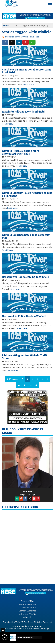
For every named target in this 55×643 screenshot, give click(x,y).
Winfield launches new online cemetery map (26, 236)
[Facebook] (25, 499)
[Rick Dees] (27, 462)
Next (20, 385)
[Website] (21, 499)
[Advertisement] (27, 16)
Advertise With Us (27, 614)
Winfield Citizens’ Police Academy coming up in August (27, 194)
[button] (50, 5)
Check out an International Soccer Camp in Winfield (27, 71)
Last (31, 385)
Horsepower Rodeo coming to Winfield (25, 277)
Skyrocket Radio (34, 626)
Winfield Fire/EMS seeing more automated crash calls (20, 152)
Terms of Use (27, 601)
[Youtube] (34, 499)
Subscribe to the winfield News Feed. (22, 36)
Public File (27, 617)
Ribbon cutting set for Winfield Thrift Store (24, 357)
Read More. (28, 84)
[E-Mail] (17, 499)
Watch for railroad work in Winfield (23, 111)
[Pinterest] (38, 499)
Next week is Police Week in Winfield (24, 316)
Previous (13, 378)
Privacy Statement (27, 604)
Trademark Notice (27, 607)
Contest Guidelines (27, 610)
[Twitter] (30, 499)
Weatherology (42, 628)
